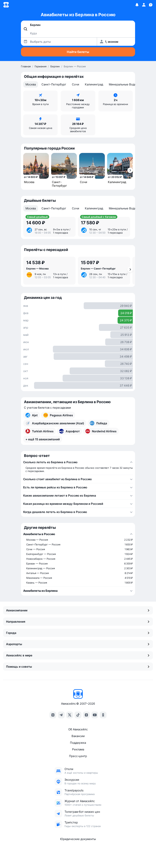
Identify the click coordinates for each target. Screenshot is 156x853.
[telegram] (61, 715)
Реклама (78, 749)
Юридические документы (78, 839)
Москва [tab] (30, 84)
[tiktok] (78, 715)
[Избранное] (137, 4)
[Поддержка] (150, 4)
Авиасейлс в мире (19, 655)
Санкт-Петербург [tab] (53, 84)
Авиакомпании (16, 610)
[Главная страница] (6, 5)
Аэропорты (14, 644)
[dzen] (86, 715)
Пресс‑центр (78, 756)
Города (11, 633)
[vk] (53, 715)
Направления (15, 621)
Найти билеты (78, 52)
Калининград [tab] (94, 84)
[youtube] (94, 715)
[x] (69, 715)
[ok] (103, 715)
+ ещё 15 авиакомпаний (42, 439)
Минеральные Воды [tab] (123, 84)
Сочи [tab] (75, 84)
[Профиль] (144, 4)
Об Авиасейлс (78, 729)
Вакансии (78, 736)
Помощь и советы (19, 666)
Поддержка (78, 742)
